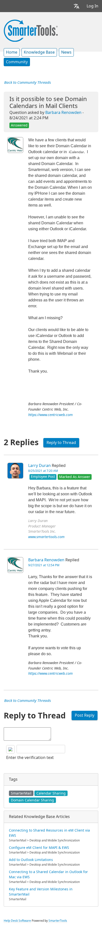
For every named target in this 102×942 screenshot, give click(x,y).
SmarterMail (21, 793)
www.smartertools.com (46, 537)
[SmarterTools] (31, 30)
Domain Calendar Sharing (32, 800)
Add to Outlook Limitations (31, 860)
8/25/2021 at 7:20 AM (43, 471)
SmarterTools (58, 920)
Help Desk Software (17, 920)
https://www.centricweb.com (50, 415)
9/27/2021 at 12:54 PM (43, 565)
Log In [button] (92, 6)
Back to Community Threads (27, 82)
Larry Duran (39, 465)
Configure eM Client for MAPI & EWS (39, 848)
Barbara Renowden (63, 112)
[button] (76, 6)
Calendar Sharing (51, 793)
